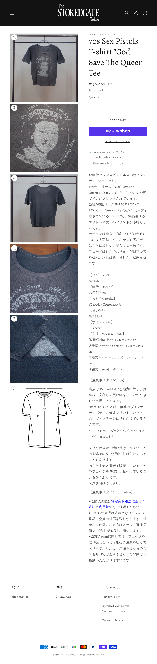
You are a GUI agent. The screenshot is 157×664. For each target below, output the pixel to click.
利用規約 (105, 507)
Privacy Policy (111, 597)
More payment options (117, 141)
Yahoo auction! (20, 597)
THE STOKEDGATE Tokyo (73, 654)
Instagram (63, 596)
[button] (12, 12)
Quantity (94, 97)
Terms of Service (113, 620)
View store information (108, 163)
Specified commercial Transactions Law (116, 608)
